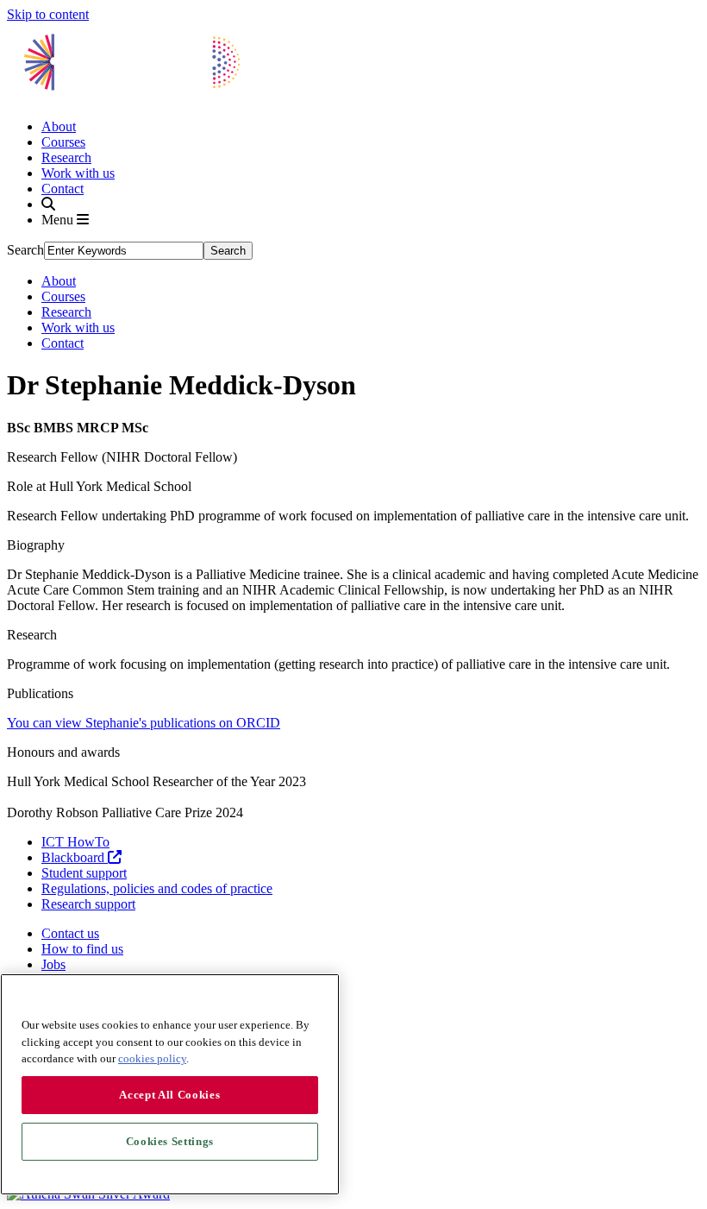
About (58, 126)
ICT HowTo (75, 841)
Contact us (70, 933)
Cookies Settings (170, 1141)
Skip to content (48, 14)
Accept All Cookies (169, 1094)
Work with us (78, 173)
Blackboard (74, 857)
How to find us (82, 948)
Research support (88, 904)
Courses (63, 142)
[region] (170, 1084)
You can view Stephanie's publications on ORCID (143, 722)
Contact (62, 188)
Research (66, 157)
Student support (84, 873)
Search (25, 249)
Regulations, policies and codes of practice (156, 888)
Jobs (53, 964)
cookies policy (152, 1058)
